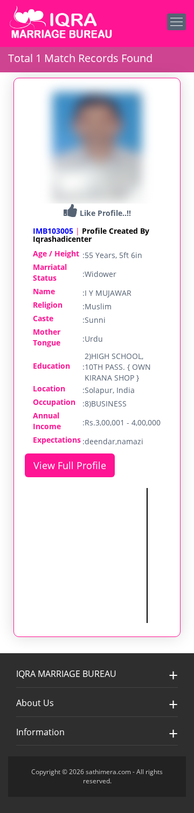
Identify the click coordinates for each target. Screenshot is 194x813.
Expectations (57, 440)
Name (44, 291)
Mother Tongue (46, 337)
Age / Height (56, 253)
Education (51, 366)
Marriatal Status (50, 272)
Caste (43, 318)
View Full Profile (69, 465)
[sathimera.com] (62, 23)
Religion (48, 305)
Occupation (54, 402)
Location (49, 388)
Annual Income (47, 420)
